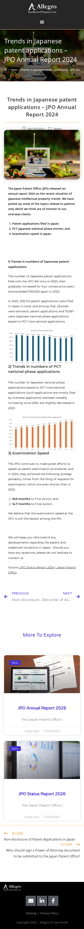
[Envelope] (31, 901)
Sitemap (31, 913)
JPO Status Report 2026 (42, 794)
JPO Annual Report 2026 (42, 708)
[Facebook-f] (53, 901)
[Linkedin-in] (42, 901)
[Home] (5, 70)
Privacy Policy (49, 913)
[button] (42, 21)
